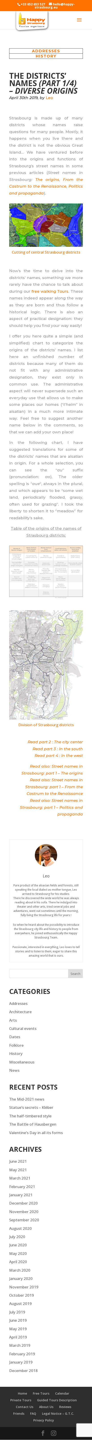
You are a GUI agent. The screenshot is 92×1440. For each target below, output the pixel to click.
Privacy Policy (43, 1420)
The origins (47, 179)
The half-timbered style (30, 1115)
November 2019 (23, 1287)
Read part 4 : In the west (59, 755)
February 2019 (22, 1353)
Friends (18, 1413)
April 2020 (18, 1261)
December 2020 (23, 1203)
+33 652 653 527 (33, 4)
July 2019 (17, 1312)
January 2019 (21, 1362)
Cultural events (22, 1028)
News (14, 1070)
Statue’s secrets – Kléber (31, 1107)
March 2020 (19, 1270)
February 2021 (22, 1186)
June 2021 (18, 1161)
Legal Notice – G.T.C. (58, 1413)
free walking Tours (50, 291)
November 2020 (23, 1211)
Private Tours (20, 1400)
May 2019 (18, 1328)
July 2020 (17, 1236)
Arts (13, 1020)
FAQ (33, 1413)
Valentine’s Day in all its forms (36, 1132)
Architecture (20, 1011)
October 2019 (21, 1295)
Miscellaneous (21, 1062)
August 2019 (20, 1303)
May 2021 (18, 1169)
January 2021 (21, 1194)
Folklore (16, 1045)
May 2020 (18, 1253)
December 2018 (23, 1370)
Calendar (62, 1393)
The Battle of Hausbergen (32, 1124)
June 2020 (18, 1244)
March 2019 (19, 1345)
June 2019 (18, 1320)
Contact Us (24, 1407)
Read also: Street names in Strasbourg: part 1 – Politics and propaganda (51, 807)
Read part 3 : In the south (58, 749)
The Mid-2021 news (26, 1099)
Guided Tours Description (57, 1400)
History (46, 56)
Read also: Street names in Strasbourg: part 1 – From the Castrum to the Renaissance (54, 787)
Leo (49, 97)
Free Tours (41, 1393)
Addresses (46, 51)
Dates (14, 1036)
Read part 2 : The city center (55, 742)
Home (22, 1393)
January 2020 (21, 1278)
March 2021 (19, 1178)
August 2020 (20, 1228)
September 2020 (24, 1219)
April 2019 (18, 1337)
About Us (46, 1407)
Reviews (65, 1407)
